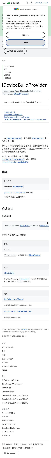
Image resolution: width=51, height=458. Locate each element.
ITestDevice (38, 138)
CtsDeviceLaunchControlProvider (17, 117)
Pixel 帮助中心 (7, 417)
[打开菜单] (3, 3)
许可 (30, 444)
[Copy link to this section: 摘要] (10, 172)
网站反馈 (6, 448)
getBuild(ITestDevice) (13, 159)
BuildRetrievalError (13, 299)
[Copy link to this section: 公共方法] (15, 209)
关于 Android (7, 444)
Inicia (25, 42)
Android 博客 (7, 388)
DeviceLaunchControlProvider (34, 119)
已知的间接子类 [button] (25, 115)
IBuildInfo (18, 186)
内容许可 (25, 329)
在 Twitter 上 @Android (10, 380)
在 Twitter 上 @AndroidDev (12, 384)
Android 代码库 (7, 347)
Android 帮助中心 (8, 413)
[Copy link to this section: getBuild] (13, 216)
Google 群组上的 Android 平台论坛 (15, 395)
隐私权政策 (39, 444)
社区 (16, 444)
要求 (3, 351)
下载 (3, 355)
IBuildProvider (21, 94)
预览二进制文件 (8, 359)
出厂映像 (5, 362)
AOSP (4, 61)
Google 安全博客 (8, 391)
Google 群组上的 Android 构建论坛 (15, 399)
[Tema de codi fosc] (47, 223)
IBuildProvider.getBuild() (15, 162)
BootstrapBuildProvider (13, 115)
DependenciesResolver (12, 119)
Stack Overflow (8, 432)
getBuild (8, 193)
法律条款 (23, 444)
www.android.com (9, 424)
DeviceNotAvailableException (17, 311)
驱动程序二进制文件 (9, 366)
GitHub (4, 370)
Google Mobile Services (11, 428)
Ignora (25, 35)
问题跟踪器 (6, 436)
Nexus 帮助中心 (8, 420)
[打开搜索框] (27, 2)
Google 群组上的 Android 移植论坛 (15, 403)
